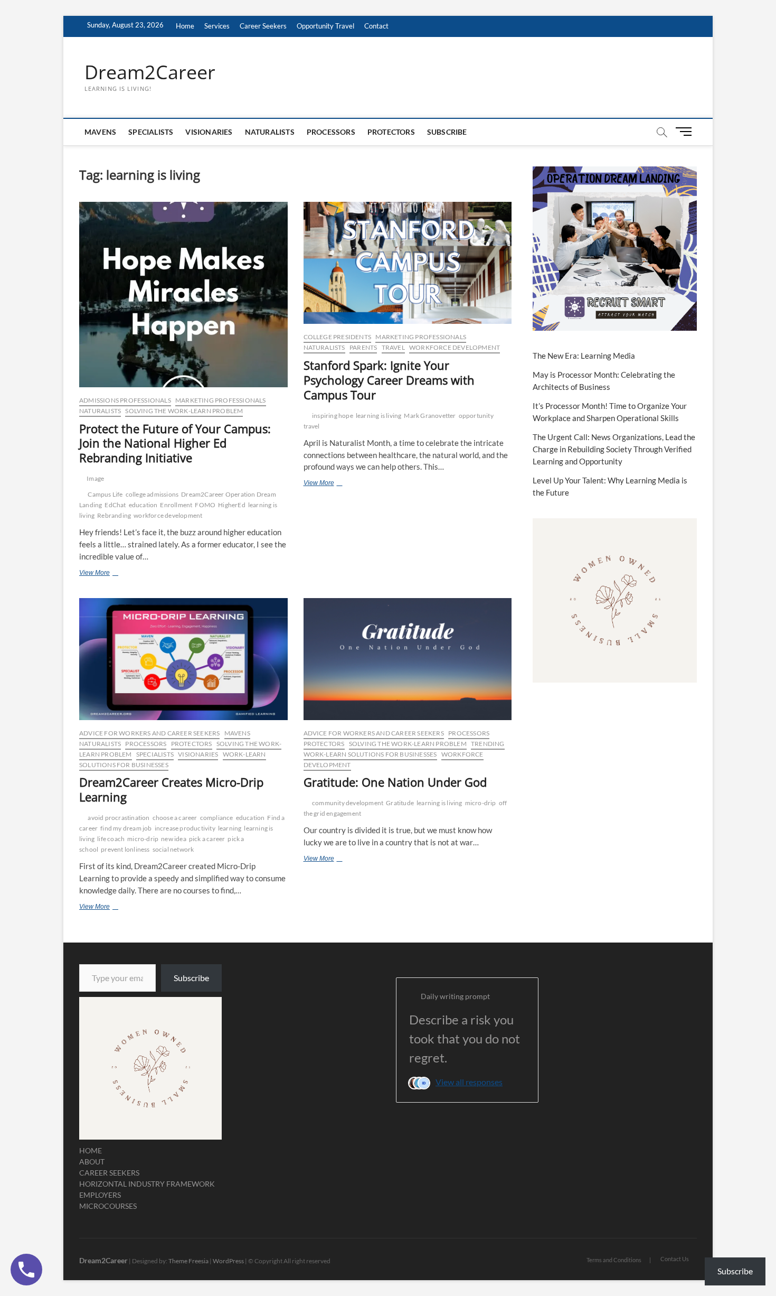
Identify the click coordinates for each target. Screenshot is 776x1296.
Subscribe (447, 131)
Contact (376, 26)
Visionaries (208, 131)
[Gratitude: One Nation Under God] (408, 659)
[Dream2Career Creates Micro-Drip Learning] (183, 659)
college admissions (152, 494)
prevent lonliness (125, 849)
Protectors (391, 131)
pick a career (207, 839)
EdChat (115, 505)
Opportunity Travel (325, 26)
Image (95, 478)
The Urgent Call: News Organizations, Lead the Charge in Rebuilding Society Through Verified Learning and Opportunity (614, 449)
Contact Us (674, 1258)
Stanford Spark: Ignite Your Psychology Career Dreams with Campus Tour (389, 380)
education (143, 505)
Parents (363, 347)
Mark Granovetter (430, 415)
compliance (216, 818)
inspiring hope (332, 415)
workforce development (168, 515)
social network (173, 849)
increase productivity (185, 828)
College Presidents (338, 337)
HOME (90, 1150)
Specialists (150, 131)
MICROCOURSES (108, 1205)
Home (185, 26)
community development (347, 803)
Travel (393, 347)
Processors (331, 131)
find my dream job (126, 828)
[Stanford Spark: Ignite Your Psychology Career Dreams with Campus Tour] (408, 263)
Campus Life (105, 494)
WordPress (228, 1261)
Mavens (100, 131)
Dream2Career (149, 72)
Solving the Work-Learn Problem (184, 411)
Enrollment (176, 505)
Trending (488, 744)
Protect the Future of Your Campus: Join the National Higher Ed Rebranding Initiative (175, 443)
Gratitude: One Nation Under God (395, 782)
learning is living (379, 415)
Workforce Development (454, 347)
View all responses (469, 1082)
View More (111, 573)
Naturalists (270, 131)
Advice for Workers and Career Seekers (149, 733)
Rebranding (114, 515)
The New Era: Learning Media (584, 355)
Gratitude (400, 803)
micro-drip (142, 839)
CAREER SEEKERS (109, 1172)
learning (230, 828)
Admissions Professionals (125, 400)
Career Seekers (263, 26)
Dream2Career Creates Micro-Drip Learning (171, 789)
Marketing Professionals (220, 400)
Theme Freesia (188, 1261)
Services (217, 26)
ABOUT (92, 1161)
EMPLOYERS (100, 1194)
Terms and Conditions (613, 1259)
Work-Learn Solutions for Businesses (370, 754)
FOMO (205, 505)
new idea (173, 839)
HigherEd (231, 505)
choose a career (175, 818)
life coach (111, 839)
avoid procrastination (118, 818)
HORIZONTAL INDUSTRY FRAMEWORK (147, 1183)
